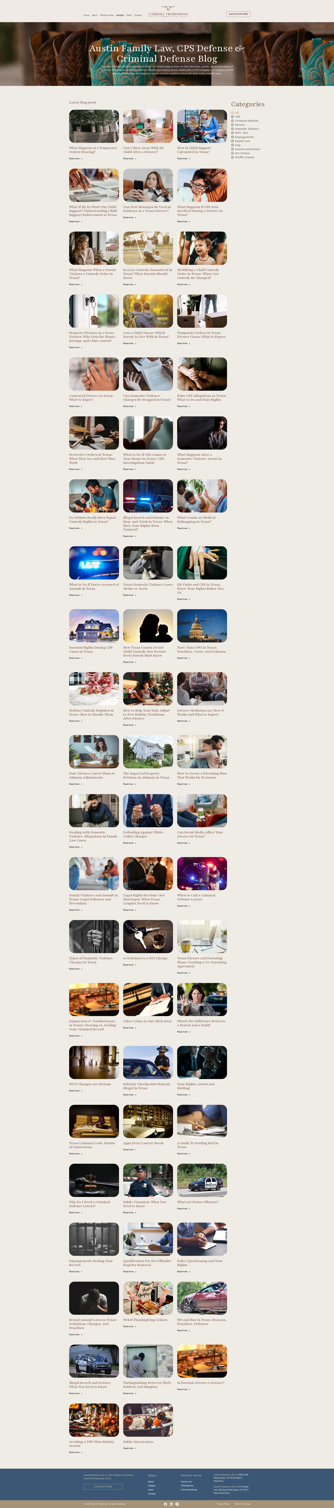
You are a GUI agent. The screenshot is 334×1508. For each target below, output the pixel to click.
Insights (120, 15)
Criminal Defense (189, 1490)
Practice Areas (107, 15)
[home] (173, 11)
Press (129, 15)
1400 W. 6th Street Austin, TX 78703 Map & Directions (231, 1478)
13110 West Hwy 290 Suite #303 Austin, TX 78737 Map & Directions (231, 1490)
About (94, 15)
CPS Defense (187, 1486)
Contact (138, 15)
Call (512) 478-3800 (238, 14)
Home (86, 15)
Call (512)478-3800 (103, 1487)
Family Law (186, 1482)
